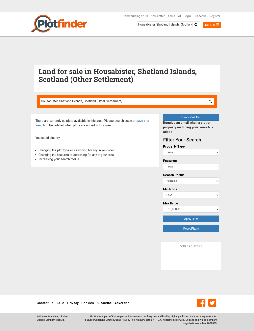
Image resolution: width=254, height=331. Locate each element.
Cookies (87, 303)
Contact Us (45, 303)
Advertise (121, 303)
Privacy (73, 303)
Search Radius (174, 175)
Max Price (170, 203)
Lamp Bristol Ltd (54, 320)
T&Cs (60, 303)
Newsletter (158, 16)
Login (187, 16)
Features (170, 161)
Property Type (174, 146)
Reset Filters (191, 228)
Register (215, 16)
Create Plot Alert (191, 117)
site (214, 316)
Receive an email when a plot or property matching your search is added (188, 127)
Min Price (170, 189)
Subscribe (200, 16)
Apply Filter (191, 218)
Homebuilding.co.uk (135, 16)
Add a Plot (174, 16)
